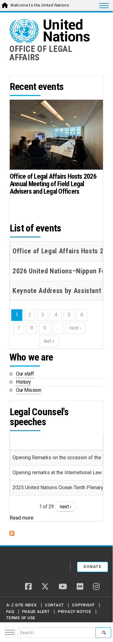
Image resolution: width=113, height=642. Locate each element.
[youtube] (63, 587)
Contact (54, 605)
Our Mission (28, 390)
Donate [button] (92, 567)
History (23, 382)
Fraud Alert (35, 612)
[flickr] (80, 587)
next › (65, 507)
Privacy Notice (74, 612)
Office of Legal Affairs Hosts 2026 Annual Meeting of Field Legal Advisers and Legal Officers (53, 183)
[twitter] (45, 587)
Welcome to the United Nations (39, 5)
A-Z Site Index (21, 605)
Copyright (83, 605)
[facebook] (28, 587)
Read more (21, 518)
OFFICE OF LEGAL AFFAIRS (40, 53)
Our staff (25, 374)
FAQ (10, 612)
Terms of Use (20, 618)
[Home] (31, 564)
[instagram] (96, 587)
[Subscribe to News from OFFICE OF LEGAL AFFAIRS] (56, 533)
